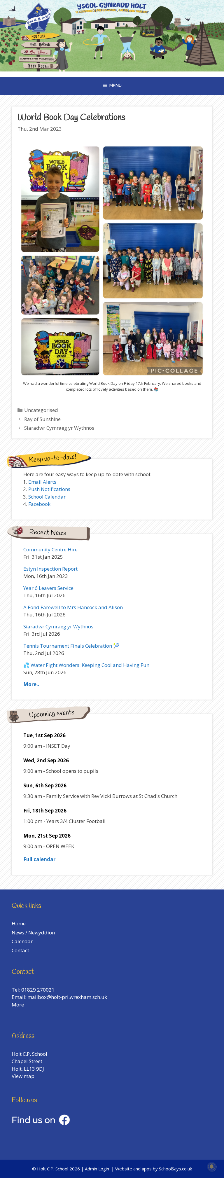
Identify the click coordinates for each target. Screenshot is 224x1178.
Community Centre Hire (50, 549)
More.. (31, 684)
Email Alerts (42, 481)
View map (23, 1076)
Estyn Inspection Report (50, 568)
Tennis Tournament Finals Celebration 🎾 (71, 645)
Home (19, 923)
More (18, 1004)
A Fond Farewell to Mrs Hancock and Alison (73, 607)
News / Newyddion (33, 932)
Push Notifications (49, 489)
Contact (20, 950)
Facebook (39, 504)
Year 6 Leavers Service (48, 588)
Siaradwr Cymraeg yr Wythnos (59, 427)
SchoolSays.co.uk (175, 1169)
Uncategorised (41, 410)
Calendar (22, 941)
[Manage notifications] (211, 1166)
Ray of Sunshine (42, 419)
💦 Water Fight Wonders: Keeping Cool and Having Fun (86, 665)
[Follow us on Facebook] (41, 1123)
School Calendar (47, 496)
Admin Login (97, 1169)
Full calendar (39, 859)
